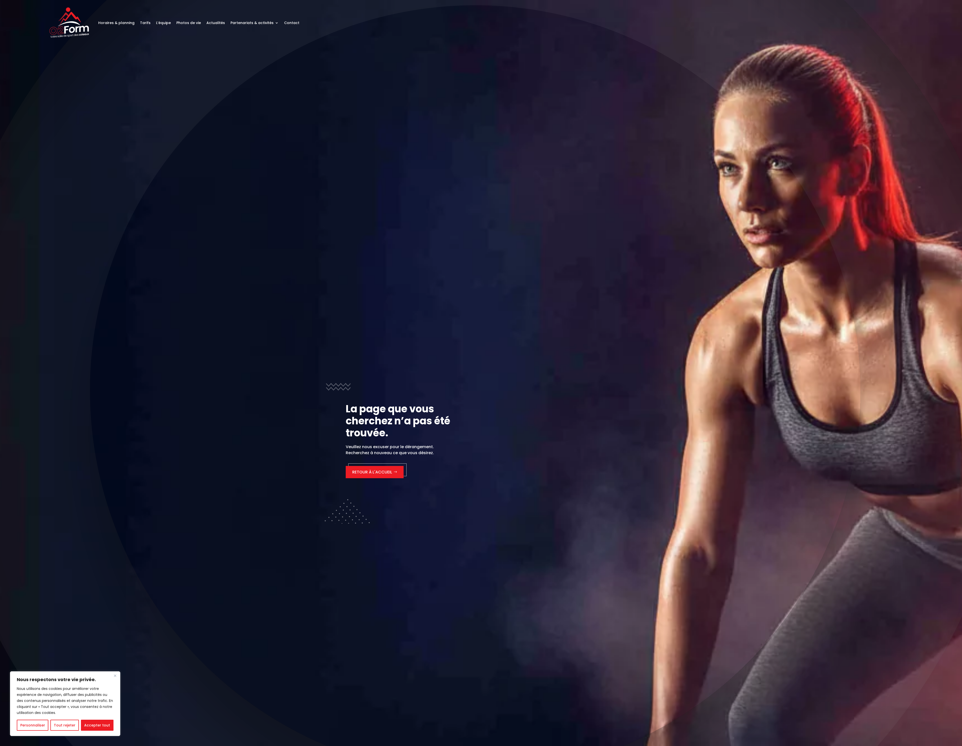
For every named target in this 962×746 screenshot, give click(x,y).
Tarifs (145, 22)
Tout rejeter (64, 725)
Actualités (215, 22)
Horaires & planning (116, 22)
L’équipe (163, 22)
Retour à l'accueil (372, 472)
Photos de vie (188, 22)
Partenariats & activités (252, 22)
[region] (65, 703)
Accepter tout (97, 725)
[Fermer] (115, 676)
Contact (291, 22)
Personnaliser (32, 725)
